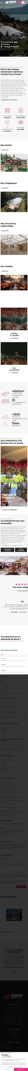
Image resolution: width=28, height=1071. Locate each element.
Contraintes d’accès (7, 782)
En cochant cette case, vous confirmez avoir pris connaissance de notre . (13, 876)
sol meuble (6, 802)
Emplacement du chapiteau (9, 744)
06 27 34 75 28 (15, 1034)
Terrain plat (4, 769)
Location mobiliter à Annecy (14, 1009)
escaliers (5, 800)
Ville (2, 680)
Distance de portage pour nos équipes (12, 749)
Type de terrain (4, 763)
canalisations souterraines (10, 792)
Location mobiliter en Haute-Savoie (14, 1013)
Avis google (14, 612)
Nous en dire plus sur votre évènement (13, 865)
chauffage (6, 812)
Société (3, 664)
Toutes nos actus (7, 931)
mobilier (15, 812)
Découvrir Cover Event (9, 100)
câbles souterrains (8, 790)
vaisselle (24, 812)
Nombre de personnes (7, 727)
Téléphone (7, 686)
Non (11, 772)
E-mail (3, 691)
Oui (5, 772)
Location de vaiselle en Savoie (14, 1022)
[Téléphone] (26, 2)
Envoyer (21, 886)
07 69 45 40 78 (14, 1035)
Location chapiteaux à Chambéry (14, 1020)
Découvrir (5, 150)
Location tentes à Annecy (14, 1007)
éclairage (14, 810)
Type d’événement (4, 730)
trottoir (14, 800)
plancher (5, 810)
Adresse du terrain (6, 760)
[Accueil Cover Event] (11, 2)
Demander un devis (8, 549)
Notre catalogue (21, 549)
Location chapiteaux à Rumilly (14, 1016)
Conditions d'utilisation (14, 882)
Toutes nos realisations (9, 509)
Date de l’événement (7, 702)
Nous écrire (14, 1036)
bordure (22, 800)
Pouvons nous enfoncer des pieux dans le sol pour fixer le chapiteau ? (13, 831)
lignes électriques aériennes (11, 787)
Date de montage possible (8, 712)
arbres (13, 785)
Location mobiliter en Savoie (14, 1011)
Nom (2, 654)
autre (13, 815)
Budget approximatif (5, 857)
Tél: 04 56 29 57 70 (14, 1032)
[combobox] (2, 686)
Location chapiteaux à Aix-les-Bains (14, 1018)
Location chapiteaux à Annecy (14, 1014)
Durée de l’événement (7, 706)
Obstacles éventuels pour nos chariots (12, 797)
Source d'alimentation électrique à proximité (14, 823)
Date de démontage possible (9, 716)
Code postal (4, 676)
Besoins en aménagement (8, 807)
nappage (5, 815)
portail (5, 785)
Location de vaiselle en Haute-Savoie (14, 1023)
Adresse (3, 670)
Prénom (3, 658)
